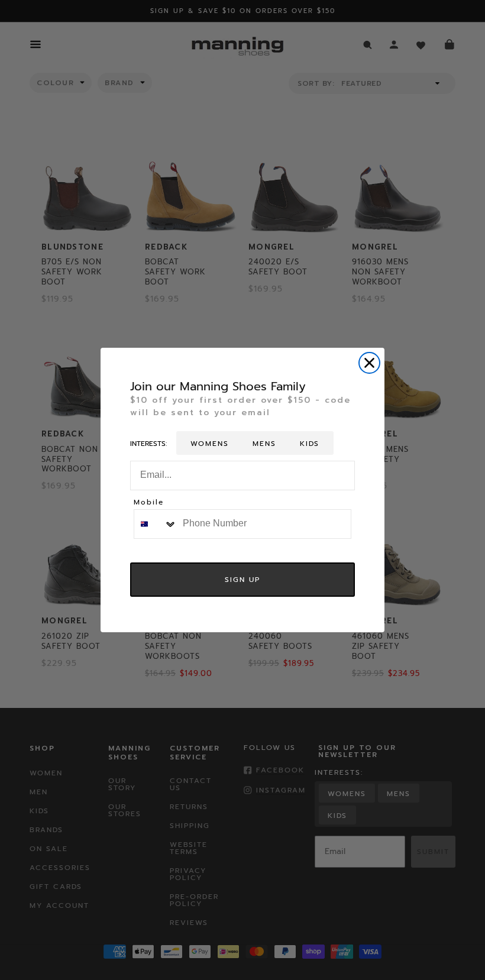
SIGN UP (242, 579)
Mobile (149, 503)
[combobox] (155, 524)
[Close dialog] (369, 362)
